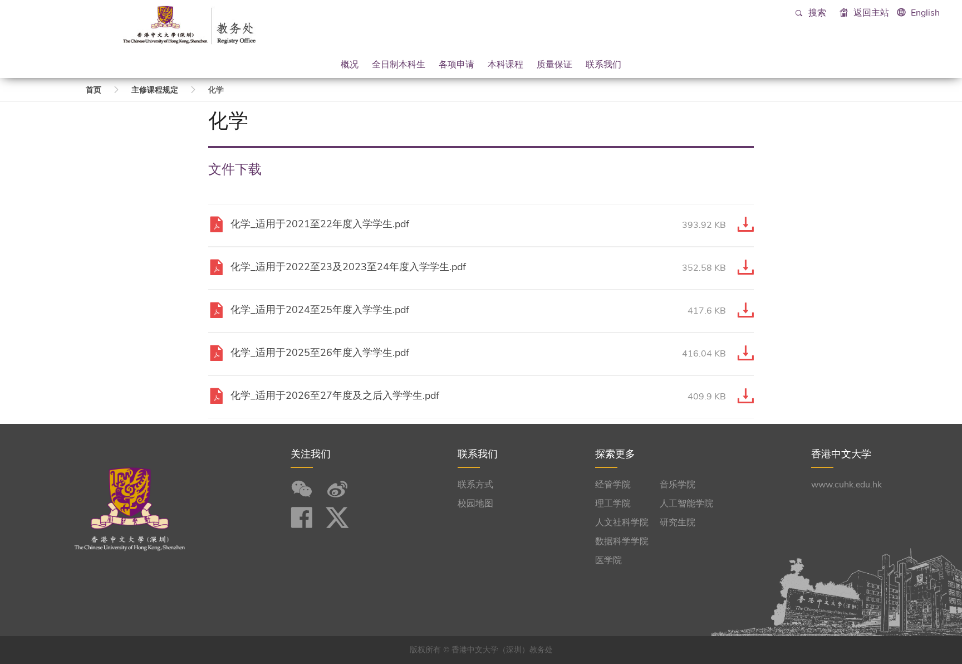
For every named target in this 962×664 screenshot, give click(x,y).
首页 (93, 90)
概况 (350, 64)
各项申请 (456, 64)
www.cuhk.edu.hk (846, 485)
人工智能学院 (686, 503)
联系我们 (603, 64)
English (925, 13)
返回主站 (870, 13)
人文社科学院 (622, 522)
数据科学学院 (622, 541)
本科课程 (505, 64)
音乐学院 (677, 485)
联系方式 (475, 485)
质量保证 (554, 64)
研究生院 (677, 522)
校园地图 (475, 503)
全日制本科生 (398, 64)
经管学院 (613, 485)
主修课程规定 (154, 90)
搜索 (816, 13)
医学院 (608, 560)
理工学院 (613, 503)
